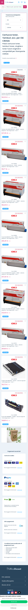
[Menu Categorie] (2, 2)
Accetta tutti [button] (14, 601)
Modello (7, 24)
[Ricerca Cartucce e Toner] (3, 6)
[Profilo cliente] (19, 2)
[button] (14, 608)
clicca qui (19, 467)
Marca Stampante (10, 16)
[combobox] (14, 6)
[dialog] (14, 602)
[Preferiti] (22, 2)
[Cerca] (25, 6)
